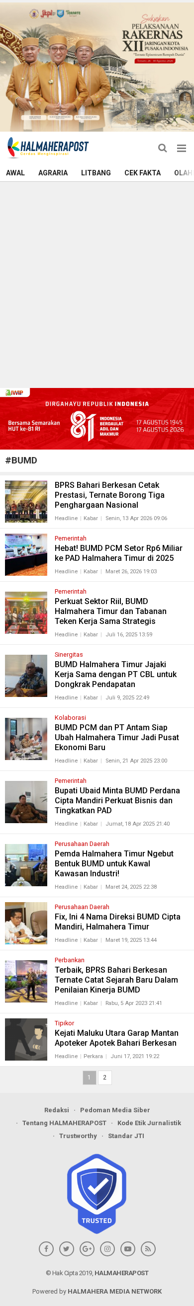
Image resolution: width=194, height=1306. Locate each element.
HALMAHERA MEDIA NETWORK (115, 1291)
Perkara (93, 1056)
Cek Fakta (142, 173)
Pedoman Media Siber (115, 1110)
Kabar (91, 518)
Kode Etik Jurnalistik (149, 1123)
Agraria (53, 173)
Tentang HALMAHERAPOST (64, 1123)
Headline (66, 518)
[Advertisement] (97, 284)
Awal (15, 173)
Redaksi (56, 1110)
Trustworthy (78, 1136)
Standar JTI (126, 1136)
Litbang (96, 173)
